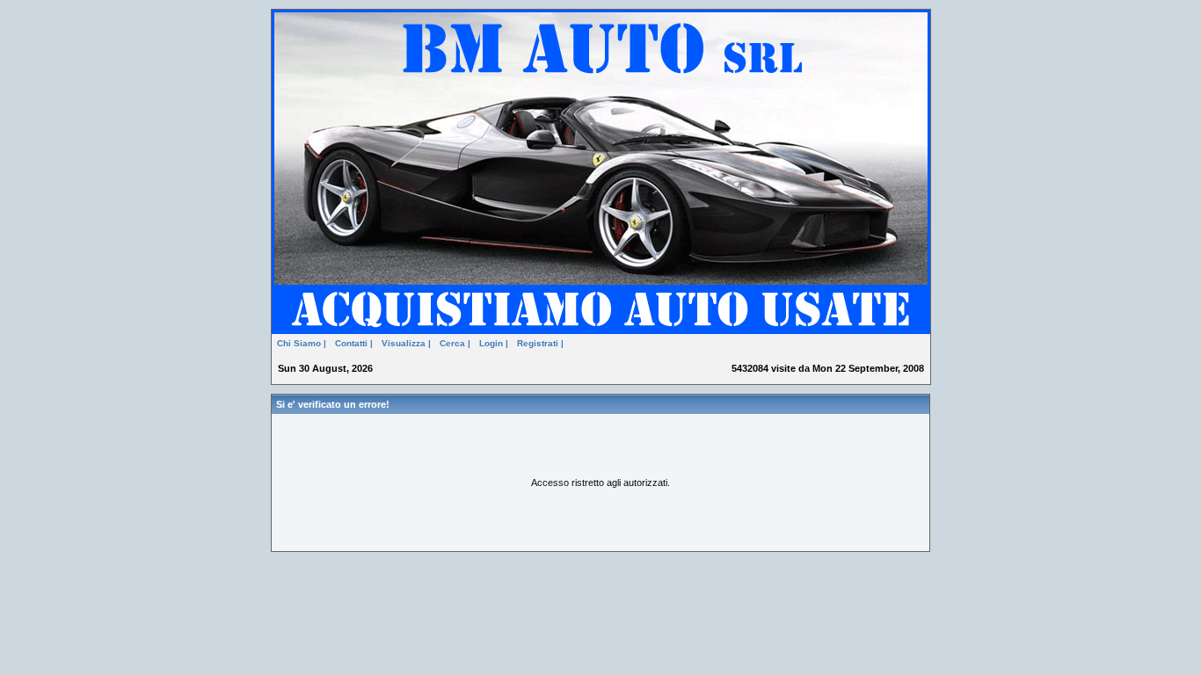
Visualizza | (406, 343)
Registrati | (540, 343)
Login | (493, 343)
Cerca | (455, 343)
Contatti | (354, 343)
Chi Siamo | (301, 343)
